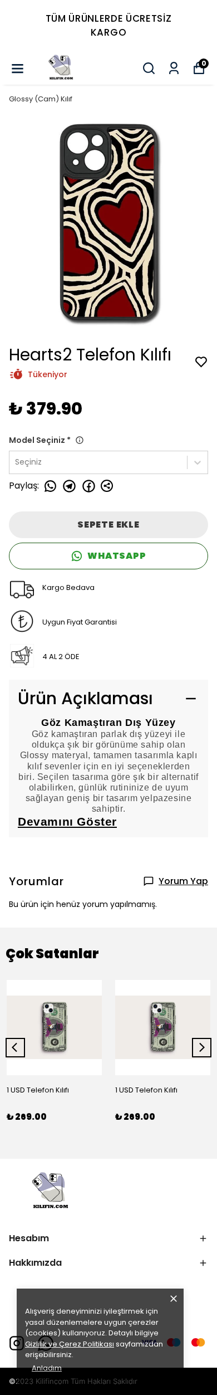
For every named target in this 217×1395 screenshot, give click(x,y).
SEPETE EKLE (108, 524)
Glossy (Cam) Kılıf (40, 99)
